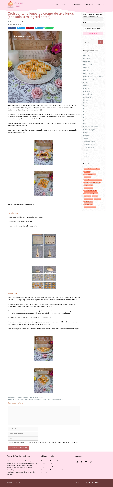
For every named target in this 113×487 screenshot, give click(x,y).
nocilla (58, 399)
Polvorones (87, 118)
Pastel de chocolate (48, 473)
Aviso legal (92, 483)
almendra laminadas (90, 174)
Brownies (86, 61)
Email (84, 22)
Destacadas (76, 4)
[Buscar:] (90, 42)
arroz (91, 185)
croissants (27, 399)
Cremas (86, 67)
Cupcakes (86, 70)
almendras (87, 177)
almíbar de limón (95, 182)
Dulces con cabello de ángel (93, 76)
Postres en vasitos (89, 121)
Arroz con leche (88, 188)
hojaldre (54, 399)
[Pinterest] (90, 462)
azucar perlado (88, 199)
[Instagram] (77, 462)
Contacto (100, 4)
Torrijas (86, 150)
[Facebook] (82, 462)
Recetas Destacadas (90, 127)
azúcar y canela (88, 201)
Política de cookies (101, 483)
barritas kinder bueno (90, 207)
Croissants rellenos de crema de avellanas (40, 399)
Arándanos (87, 196)
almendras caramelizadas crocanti (93, 179)
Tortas (85, 153)
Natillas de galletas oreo (49, 464)
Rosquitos (86, 136)
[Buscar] (100, 42)
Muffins (85, 103)
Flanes (85, 82)
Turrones (86, 156)
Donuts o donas (88, 73)
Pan (84, 109)
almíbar (87, 182)
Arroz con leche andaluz (91, 190)
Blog (63, 4)
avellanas (95, 196)
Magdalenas (87, 94)
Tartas (85, 139)
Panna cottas (88, 115)
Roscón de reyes (89, 130)
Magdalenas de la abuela (50, 467)
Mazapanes (87, 97)
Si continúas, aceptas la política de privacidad (92, 29)
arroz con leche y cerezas (91, 193)
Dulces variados (88, 79)
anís (86, 185)
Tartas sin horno (89, 144)
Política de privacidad (82, 483)
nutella (61, 399)
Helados (86, 88)
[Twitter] (86, 462)
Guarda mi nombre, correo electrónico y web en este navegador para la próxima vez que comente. (44, 442)
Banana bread (88, 204)
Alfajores (97, 169)
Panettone (87, 112)
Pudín (85, 124)
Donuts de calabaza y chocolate (52, 470)
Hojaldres (40, 21)
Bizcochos (86, 55)
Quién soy (89, 4)
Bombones (87, 58)
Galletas (86, 85)
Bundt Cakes (87, 64)
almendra (87, 171)
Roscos (85, 133)
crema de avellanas (19, 399)
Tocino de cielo (88, 147)
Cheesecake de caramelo (49, 461)
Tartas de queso (89, 142)
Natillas (86, 106)
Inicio (56, 4)
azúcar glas (97, 199)
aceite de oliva (88, 169)
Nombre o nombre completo (90, 16)
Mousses (86, 100)
